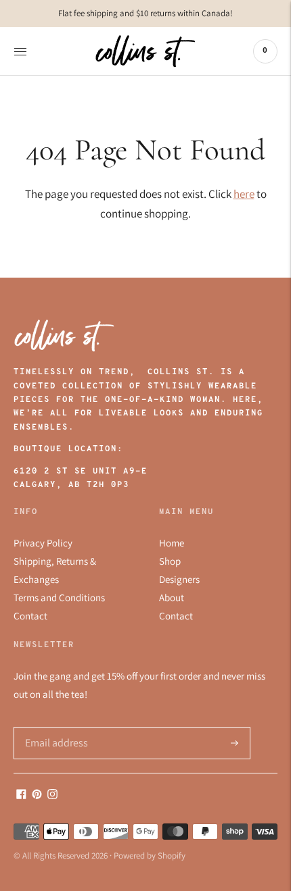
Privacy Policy (43, 542)
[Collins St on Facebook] (21, 795)
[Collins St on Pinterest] (37, 795)
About (171, 597)
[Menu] (20, 51)
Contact (30, 615)
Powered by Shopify (149, 855)
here (243, 193)
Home (171, 542)
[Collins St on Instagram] (52, 795)
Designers (179, 579)
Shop (170, 561)
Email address (52, 727)
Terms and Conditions (59, 597)
